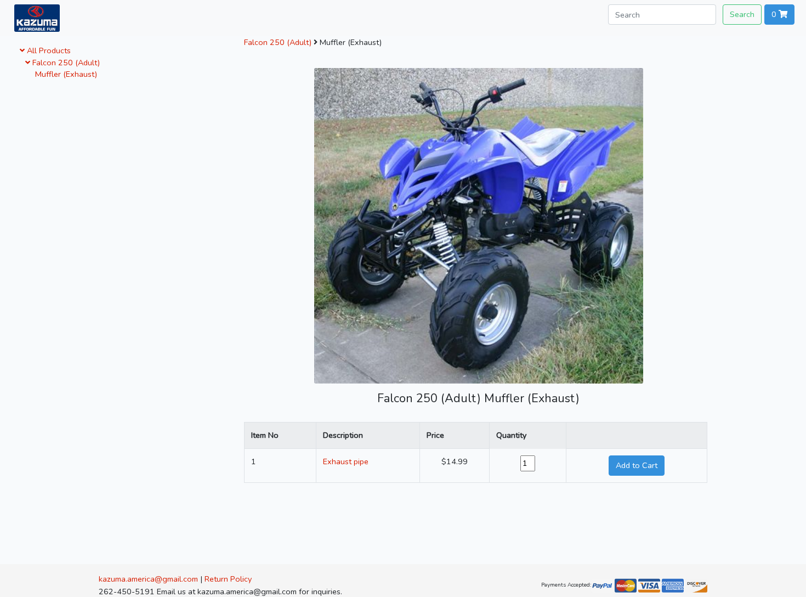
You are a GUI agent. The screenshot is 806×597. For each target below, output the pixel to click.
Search (742, 14)
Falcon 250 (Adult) (65, 62)
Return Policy (228, 578)
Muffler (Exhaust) (64, 74)
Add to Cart (636, 465)
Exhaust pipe (345, 461)
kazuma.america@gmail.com (148, 578)
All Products (48, 50)
